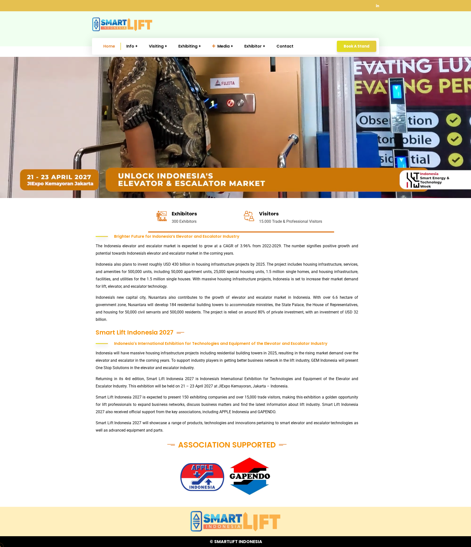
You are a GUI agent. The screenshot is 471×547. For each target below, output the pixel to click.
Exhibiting (187, 46)
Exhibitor (253, 46)
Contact (284, 46)
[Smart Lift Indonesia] (122, 24)
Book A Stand (356, 46)
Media (223, 46)
